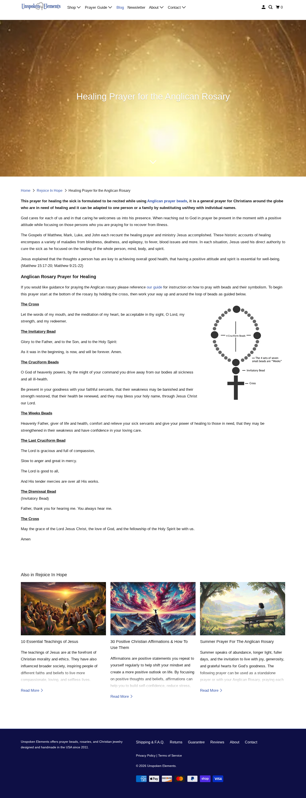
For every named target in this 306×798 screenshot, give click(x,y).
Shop (72, 7)
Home (26, 190)
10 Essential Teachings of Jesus (49, 641)
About (154, 7)
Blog (120, 7)
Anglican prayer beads (167, 201)
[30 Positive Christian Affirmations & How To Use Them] (153, 608)
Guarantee (196, 742)
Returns (176, 742)
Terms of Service (170, 755)
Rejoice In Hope (50, 190)
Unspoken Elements (161, 766)
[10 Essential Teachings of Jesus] (63, 608)
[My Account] (264, 7)
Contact (175, 7)
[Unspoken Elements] (41, 7)
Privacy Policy (145, 755)
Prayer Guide (96, 7)
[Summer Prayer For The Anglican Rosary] (242, 608)
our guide (154, 287)
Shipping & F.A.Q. (150, 742)
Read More (30, 690)
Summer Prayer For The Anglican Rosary (237, 641)
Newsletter (136, 7)
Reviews (217, 742)
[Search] (271, 7)
